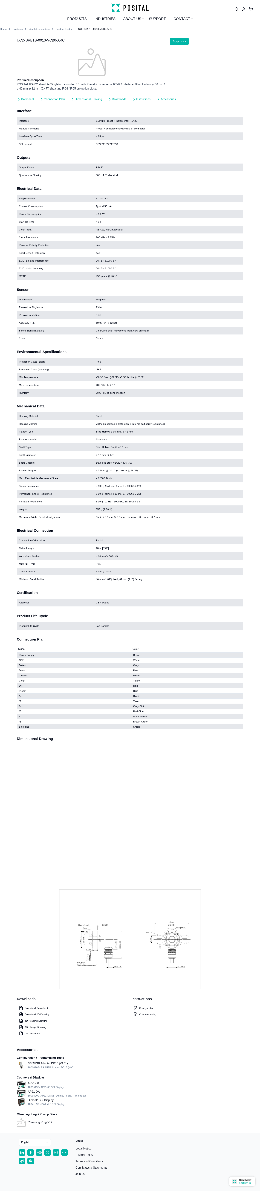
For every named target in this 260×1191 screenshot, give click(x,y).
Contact (182, 19)
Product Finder (64, 29)
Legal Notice (83, 1148)
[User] (237, 9)
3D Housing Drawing (36, 1020)
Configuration (146, 1008)
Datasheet (27, 99)
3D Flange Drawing (35, 1027)
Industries (104, 19)
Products (77, 19)
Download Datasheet (36, 1008)
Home (3, 29)
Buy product (179, 41)
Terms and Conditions (89, 1161)
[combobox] (35, 1142)
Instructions (143, 99)
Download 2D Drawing (37, 1014)
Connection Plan (54, 99)
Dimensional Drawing (88, 99)
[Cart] (251, 9)
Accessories (168, 99)
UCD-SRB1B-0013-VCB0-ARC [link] (95, 29)
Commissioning (147, 1014)
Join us (80, 1173)
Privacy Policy (84, 1154)
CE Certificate (32, 1033)
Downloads (119, 99)
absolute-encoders (39, 29)
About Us (132, 19)
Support (157, 19)
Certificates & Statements (91, 1167)
